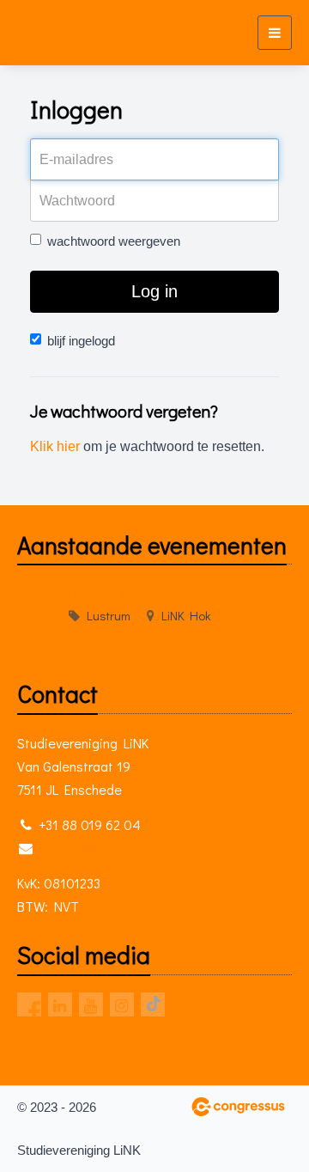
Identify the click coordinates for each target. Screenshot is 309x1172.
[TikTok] (153, 1004)
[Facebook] (29, 1004)
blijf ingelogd (81, 340)
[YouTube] (91, 1004)
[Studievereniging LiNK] (49, 32)
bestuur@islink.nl (87, 848)
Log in (154, 291)
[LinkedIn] (60, 1004)
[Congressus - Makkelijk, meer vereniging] (238, 1106)
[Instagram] (122, 1004)
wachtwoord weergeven (113, 241)
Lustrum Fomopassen (132, 594)
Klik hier (55, 446)
